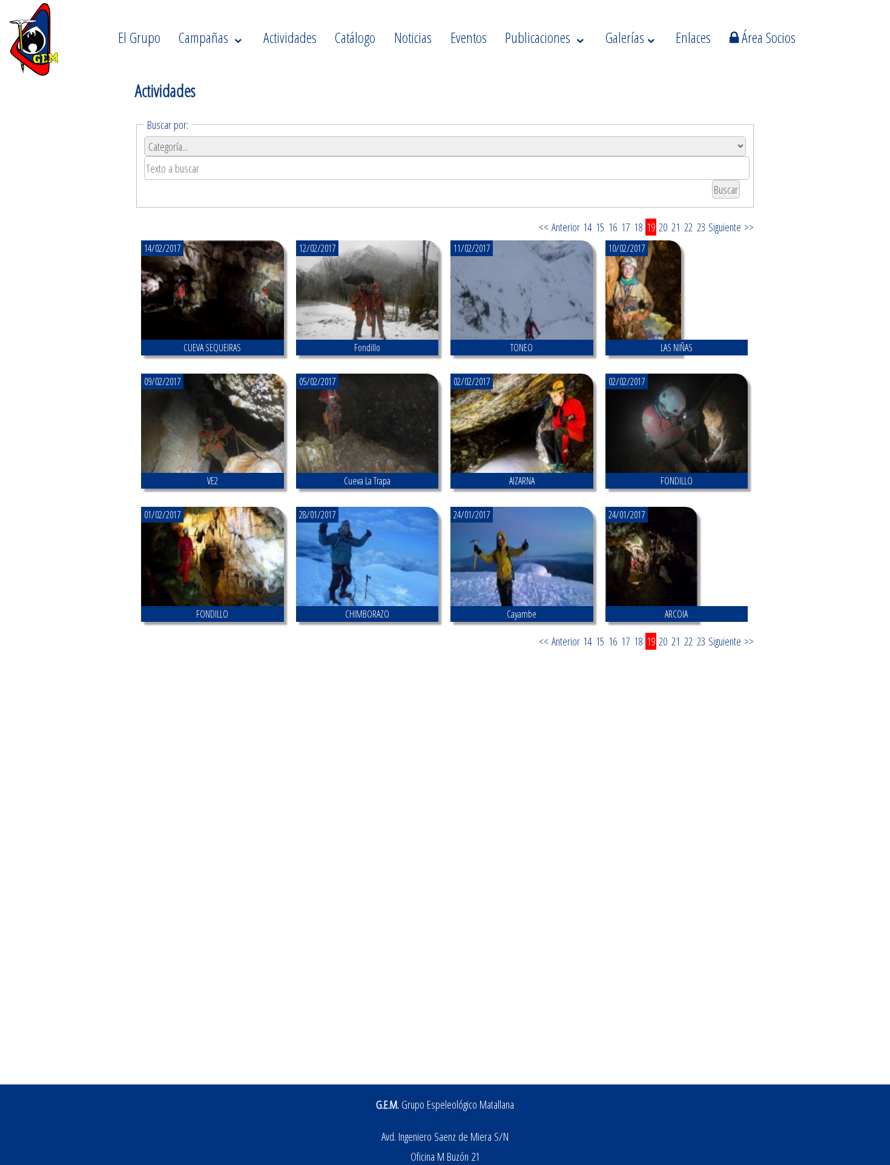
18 (638, 227)
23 (701, 227)
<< (544, 227)
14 (587, 227)
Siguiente (724, 227)
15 (600, 227)
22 (688, 227)
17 (625, 227)
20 (663, 227)
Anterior (566, 227)
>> (749, 227)
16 (612, 227)
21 (675, 227)
